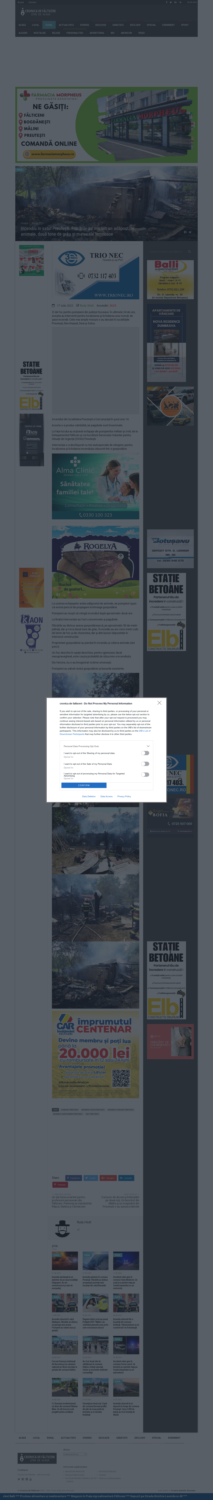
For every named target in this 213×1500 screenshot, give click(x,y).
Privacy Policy (124, 796)
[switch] (145, 753)
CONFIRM (84, 785)
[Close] (160, 704)
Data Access (106, 796)
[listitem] (106, 746)
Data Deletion (89, 796)
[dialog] (106, 750)
